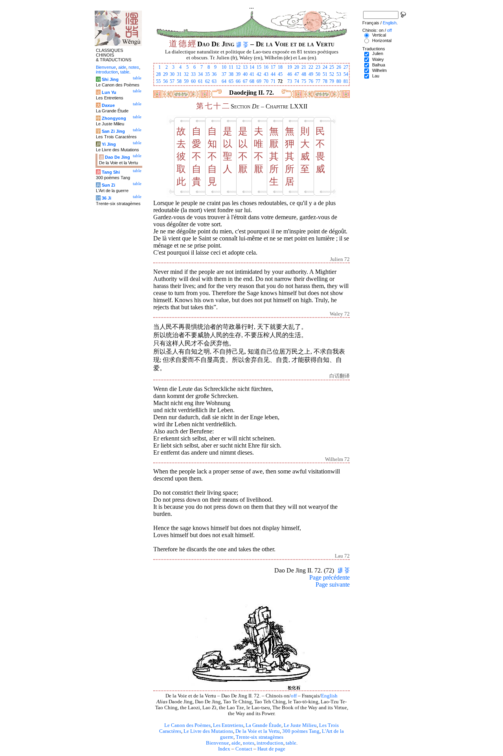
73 (289, 81)
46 (289, 74)
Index (224, 749)
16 (266, 67)
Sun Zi (108, 185)
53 (338, 74)
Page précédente (329, 577)
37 (224, 74)
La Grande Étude (263, 725)
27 (345, 67)
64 (224, 81)
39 (238, 74)
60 (193, 81)
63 (214, 81)
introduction (270, 743)
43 (266, 74)
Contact (243, 749)
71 (273, 81)
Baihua (378, 64)
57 (172, 81)
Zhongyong (114, 118)
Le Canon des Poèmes (187, 725)
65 (231, 81)
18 (280, 67)
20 (296, 67)
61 (200, 81)
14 (252, 67)
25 (331, 67)
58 (179, 81)
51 (325, 74)
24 (325, 67)
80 (338, 81)
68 (252, 81)
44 (273, 74)
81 (345, 81)
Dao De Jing (117, 157)
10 (224, 67)
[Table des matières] (245, 44)
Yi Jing (109, 144)
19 (289, 67)
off (294, 696)
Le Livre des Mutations (208, 731)
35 (207, 74)
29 (165, 74)
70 (266, 81)
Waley (378, 59)
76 (310, 81)
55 (158, 81)
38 (231, 74)
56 (165, 81)
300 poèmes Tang (300, 731)
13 (245, 67)
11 (231, 67)
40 (245, 74)
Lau (375, 75)
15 (259, 67)
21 (303, 67)
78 (325, 81)
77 (318, 81)
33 (193, 74)
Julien (377, 53)
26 (338, 67)
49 (310, 74)
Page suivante (333, 584)
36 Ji (106, 198)
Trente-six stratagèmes (259, 737)
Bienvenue (217, 743)
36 (214, 74)
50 (318, 74)
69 (259, 81)
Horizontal (381, 40)
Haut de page (271, 749)
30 (172, 74)
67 (245, 81)
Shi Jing (110, 79)
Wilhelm (379, 70)
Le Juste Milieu (300, 725)
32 (186, 74)
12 (238, 67)
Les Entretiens (228, 725)
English (329, 696)
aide (235, 743)
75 (303, 81)
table (291, 743)
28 (158, 74)
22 (310, 67)
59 (186, 81)
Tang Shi (111, 172)
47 (296, 74)
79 (331, 81)
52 (331, 74)
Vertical (379, 35)
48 (303, 74)
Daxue (108, 105)
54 (345, 74)
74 (296, 81)
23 (318, 67)
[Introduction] (238, 44)
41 (252, 74)
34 (200, 74)
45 (280, 74)
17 (273, 67)
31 (179, 74)
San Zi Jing (113, 131)
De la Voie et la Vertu (257, 731)
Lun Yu (109, 92)
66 (238, 81)
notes (248, 743)
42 (259, 74)
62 (207, 81)
